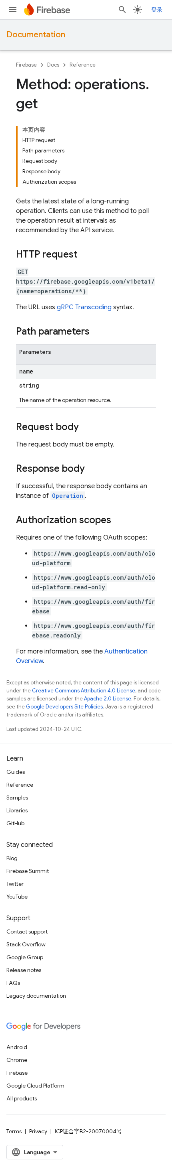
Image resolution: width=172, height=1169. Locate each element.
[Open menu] (13, 9)
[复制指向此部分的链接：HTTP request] (86, 255)
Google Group (24, 957)
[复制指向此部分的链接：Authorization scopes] (119, 521)
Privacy (38, 1131)
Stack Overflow (26, 944)
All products (21, 1098)
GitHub (15, 823)
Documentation (35, 35)
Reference (83, 64)
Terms (14, 1131)
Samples (17, 797)
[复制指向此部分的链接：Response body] (93, 469)
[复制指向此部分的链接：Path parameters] (98, 332)
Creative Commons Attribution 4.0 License (83, 690)
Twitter (15, 883)
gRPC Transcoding (84, 307)
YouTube (17, 896)
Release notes (23, 970)
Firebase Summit (27, 871)
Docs (53, 64)
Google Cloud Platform (35, 1085)
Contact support (27, 931)
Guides (15, 771)
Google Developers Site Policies (64, 706)
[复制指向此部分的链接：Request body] (87, 427)
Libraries (17, 810)
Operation (67, 495)
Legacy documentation (36, 995)
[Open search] (122, 9)
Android (16, 1047)
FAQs (13, 982)
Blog (12, 858)
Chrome (16, 1059)
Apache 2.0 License (107, 698)
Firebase (26, 64)
